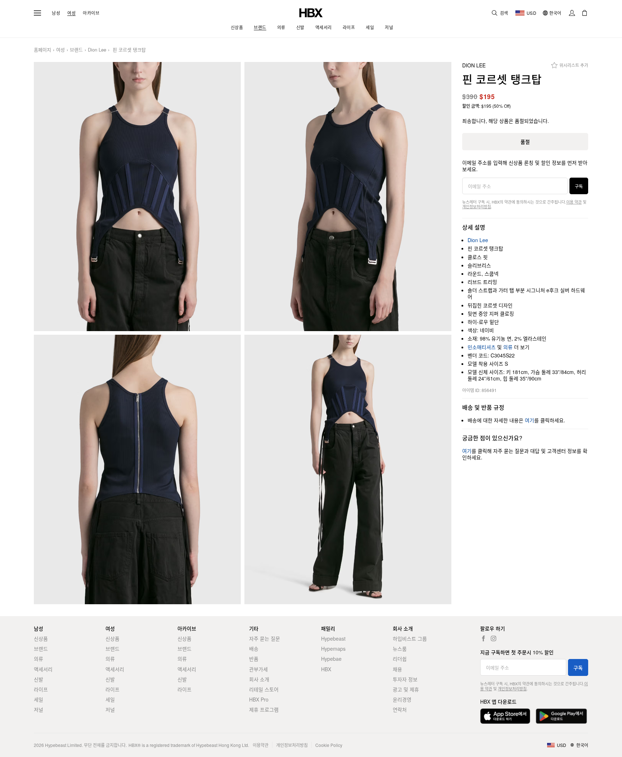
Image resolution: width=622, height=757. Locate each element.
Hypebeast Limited (63, 745)
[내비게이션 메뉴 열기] (37, 13)
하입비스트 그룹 (410, 638)
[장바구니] (584, 13)
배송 (253, 648)
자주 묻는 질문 (264, 638)
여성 (71, 13)
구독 (579, 186)
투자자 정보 (405, 679)
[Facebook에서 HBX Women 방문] (483, 638)
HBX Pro (259, 699)
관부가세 (258, 669)
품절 (525, 141)
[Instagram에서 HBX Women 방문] (493, 638)
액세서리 (43, 669)
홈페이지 (42, 50)
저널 (38, 709)
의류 (508, 347)
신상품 (41, 638)
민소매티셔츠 (482, 347)
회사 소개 (259, 679)
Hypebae (331, 658)
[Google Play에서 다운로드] (561, 716)
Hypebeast (333, 638)
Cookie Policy (328, 745)
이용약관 (261, 745)
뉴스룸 (400, 648)
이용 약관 (574, 202)
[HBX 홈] (311, 12)
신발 (38, 679)
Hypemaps (333, 648)
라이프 (41, 689)
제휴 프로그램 (264, 709)
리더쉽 (400, 658)
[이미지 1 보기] (137, 196)
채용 (397, 669)
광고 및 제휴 (406, 689)
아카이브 (91, 13)
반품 (253, 658)
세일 (38, 699)
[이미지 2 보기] (347, 196)
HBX (326, 669)
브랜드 (76, 50)
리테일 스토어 (264, 689)
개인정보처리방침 (476, 206)
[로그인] (572, 13)
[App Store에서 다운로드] (505, 716)
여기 (529, 420)
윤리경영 (402, 699)
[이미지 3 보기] (137, 469)
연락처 (400, 709)
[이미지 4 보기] (347, 469)
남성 (56, 13)
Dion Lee (97, 50)
